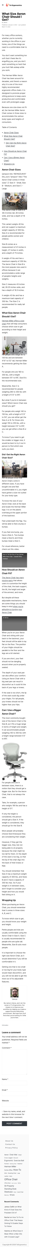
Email (5, 1090)
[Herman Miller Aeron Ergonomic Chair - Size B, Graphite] (14, 352)
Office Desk (7, 1183)
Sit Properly (9, 1186)
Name (5, 1079)
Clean (20, 1155)
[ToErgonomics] (13, 5)
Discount (15, 1157)
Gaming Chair (13, 1163)
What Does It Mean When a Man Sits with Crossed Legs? (13, 1234)
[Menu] (2, 5)
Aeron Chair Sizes (11, 132)
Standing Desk (10, 1189)
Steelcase (8, 1192)
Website (5, 1101)
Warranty (6, 1195)
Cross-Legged (8, 1158)
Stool (15, 1192)
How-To (17, 1169)
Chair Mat (13, 1155)
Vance (5, 22)
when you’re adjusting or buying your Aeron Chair (12, 609)
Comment (6, 1048)
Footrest (6, 1163)
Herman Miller (10, 1166)
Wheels (12, 1195)
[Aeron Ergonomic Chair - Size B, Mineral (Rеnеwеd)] (14, 779)
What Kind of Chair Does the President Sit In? (13, 1210)
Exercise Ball (19, 1160)
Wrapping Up (9, 164)
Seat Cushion (14, 1183)
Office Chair (11, 1179)
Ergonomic (8, 1160)
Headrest (19, 1163)
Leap (18, 1173)
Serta (19, 1183)
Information (5, 1025)
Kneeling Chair (12, 1173)
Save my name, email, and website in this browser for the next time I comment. (13, 1114)
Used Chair (20, 1192)
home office (8, 1170)
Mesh (10, 1176)
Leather (6, 1176)
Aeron (6, 1155)
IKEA (5, 1173)
